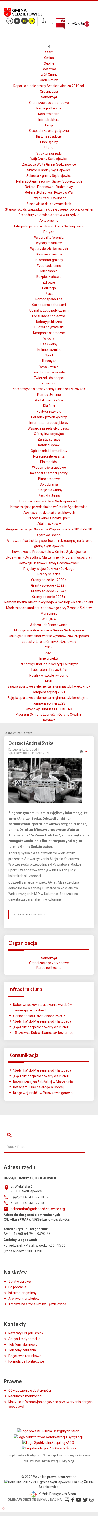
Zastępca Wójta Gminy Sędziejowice (49, 164)
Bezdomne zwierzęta (49, 372)
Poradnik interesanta (49, 456)
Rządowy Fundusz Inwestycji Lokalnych (49, 664)
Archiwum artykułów (23, 1298)
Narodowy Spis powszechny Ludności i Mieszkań (49, 389)
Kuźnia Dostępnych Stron (57, 1494)
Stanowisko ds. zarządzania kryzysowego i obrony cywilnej (49, 209)
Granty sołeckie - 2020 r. (49, 580)
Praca (49, 294)
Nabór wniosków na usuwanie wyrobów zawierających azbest (42, 1007)
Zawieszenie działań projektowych (49, 512)
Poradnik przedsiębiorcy (49, 417)
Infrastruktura (48, 119)
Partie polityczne (48, 108)
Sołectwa (49, 69)
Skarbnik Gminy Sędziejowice (49, 170)
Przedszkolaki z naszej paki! (49, 518)
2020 (49, 653)
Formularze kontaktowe (26, 1361)
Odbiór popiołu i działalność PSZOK (39, 1016)
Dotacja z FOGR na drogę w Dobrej (38, 1087)
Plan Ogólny (49, 142)
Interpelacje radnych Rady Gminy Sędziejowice (49, 226)
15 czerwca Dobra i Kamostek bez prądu (43, 1033)
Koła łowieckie (49, 114)
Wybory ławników (49, 243)
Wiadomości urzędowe (49, 467)
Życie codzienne (49, 265)
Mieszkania (48, 271)
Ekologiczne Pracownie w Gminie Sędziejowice (49, 630)
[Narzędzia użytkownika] (83, 751)
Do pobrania (49, 484)
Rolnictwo (49, 383)
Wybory (49, 338)
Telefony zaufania (22, 1350)
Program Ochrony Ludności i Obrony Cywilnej (49, 714)
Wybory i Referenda (49, 237)
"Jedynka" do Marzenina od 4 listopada (42, 1021)
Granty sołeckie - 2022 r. (49, 585)
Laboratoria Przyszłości (49, 670)
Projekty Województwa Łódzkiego (48, 569)
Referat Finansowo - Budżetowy (49, 187)
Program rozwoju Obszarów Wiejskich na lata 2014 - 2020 (49, 529)
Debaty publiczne (49, 322)
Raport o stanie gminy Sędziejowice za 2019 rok (49, 86)
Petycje (49, 232)
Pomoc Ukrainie (49, 395)
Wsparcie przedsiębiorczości (49, 428)
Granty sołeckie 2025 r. (49, 597)
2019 (49, 647)
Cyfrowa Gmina (49, 535)
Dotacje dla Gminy (49, 490)
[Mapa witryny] (43, 21)
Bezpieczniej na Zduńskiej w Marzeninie (43, 1082)
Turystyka (49, 361)
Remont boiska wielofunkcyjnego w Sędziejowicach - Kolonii (48, 602)
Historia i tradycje (49, 136)
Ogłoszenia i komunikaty (49, 451)
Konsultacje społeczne (49, 316)
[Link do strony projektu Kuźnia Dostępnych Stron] (48, 1431)
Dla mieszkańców (49, 254)
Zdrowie (49, 282)
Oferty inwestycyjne (49, 434)
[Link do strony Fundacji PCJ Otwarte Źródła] (49, 1448)
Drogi (49, 125)
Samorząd (49, 97)
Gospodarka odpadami (49, 305)
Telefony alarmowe (22, 1344)
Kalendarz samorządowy (49, 473)
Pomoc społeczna (48, 299)
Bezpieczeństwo (48, 277)
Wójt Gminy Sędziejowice (49, 159)
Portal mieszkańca (49, 400)
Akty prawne (48, 220)
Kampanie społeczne (49, 333)
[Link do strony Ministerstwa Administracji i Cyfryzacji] (48, 1437)
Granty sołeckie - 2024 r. (49, 591)
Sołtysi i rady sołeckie (24, 1339)
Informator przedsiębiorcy (48, 423)
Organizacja (49, 91)
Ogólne (49, 63)
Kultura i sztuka (49, 350)
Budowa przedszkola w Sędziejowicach (48, 501)
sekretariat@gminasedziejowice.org (38, 1209)
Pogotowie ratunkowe (24, 1356)
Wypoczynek (48, 366)
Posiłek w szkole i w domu (48, 675)
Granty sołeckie (49, 574)
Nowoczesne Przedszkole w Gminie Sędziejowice (49, 552)
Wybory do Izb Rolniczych (49, 249)
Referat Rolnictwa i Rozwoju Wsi (49, 192)
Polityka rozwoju (49, 411)
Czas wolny (48, 344)
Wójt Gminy (49, 74)
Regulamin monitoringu (25, 1396)
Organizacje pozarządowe (49, 102)
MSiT (49, 681)
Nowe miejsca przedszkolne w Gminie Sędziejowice (48, 507)
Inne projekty (49, 658)
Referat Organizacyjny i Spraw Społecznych (49, 181)
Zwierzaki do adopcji (49, 378)
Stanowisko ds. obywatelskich (49, 204)
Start (49, 52)
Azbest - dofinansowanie (49, 625)
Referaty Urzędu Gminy (25, 1333)
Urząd (48, 148)
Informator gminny (49, 260)
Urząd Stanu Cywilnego (49, 198)
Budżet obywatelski (49, 327)
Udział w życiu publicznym (49, 310)
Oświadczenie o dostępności (29, 1390)
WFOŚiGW (49, 619)
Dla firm (49, 406)
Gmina (49, 58)
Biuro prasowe (49, 479)
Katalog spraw (49, 445)
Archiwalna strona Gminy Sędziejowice (37, 1304)
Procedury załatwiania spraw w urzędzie (49, 215)
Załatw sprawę (49, 439)
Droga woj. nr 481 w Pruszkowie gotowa (43, 1093)
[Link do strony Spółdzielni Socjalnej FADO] (48, 1442)
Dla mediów (49, 462)
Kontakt (49, 720)
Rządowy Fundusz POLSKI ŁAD (49, 709)
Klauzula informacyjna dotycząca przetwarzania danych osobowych (50, 1404)
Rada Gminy (49, 80)
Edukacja (49, 288)
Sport (49, 355)
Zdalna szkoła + (49, 524)
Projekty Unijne (49, 495)
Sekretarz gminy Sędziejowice (49, 176)
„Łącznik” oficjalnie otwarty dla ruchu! (41, 1027)
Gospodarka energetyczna (49, 131)
